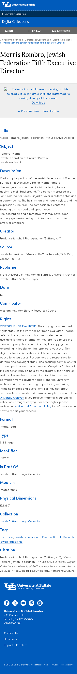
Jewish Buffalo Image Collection (20, 521)
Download (38, 102)
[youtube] (23, 604)
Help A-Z (34, 31)
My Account (61, 31)
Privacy (55, 665)
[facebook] (6, 604)
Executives (6, 537)
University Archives (12, 397)
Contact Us (11, 633)
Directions (10, 639)
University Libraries (15, 14)
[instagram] (40, 604)
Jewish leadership (11, 541)
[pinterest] (31, 604)
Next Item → (51, 111)
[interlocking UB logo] (22, 8)
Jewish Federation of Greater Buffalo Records (44, 537)
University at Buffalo (20, 665)
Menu (9, 31)
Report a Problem (15, 645)
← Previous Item (28, 111)
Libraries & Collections (37, 40)
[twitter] (15, 604)
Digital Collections (15, 22)
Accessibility (66, 665)
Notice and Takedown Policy (33, 406)
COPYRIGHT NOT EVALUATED (18, 326)
